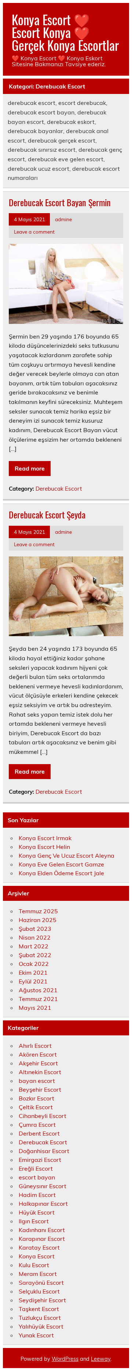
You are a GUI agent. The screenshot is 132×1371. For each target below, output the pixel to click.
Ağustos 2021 (38, 990)
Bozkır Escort (36, 1098)
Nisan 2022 (35, 937)
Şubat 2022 (35, 955)
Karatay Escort (39, 1247)
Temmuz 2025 (38, 911)
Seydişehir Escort (42, 1300)
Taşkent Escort (39, 1309)
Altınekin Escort (40, 1072)
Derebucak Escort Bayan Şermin (60, 202)
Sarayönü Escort (41, 1282)
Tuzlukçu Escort (40, 1317)
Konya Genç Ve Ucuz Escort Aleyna (66, 855)
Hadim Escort (37, 1194)
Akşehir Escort (38, 1063)
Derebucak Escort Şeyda (47, 514)
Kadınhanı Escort (42, 1230)
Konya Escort (37, 1256)
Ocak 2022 (34, 963)
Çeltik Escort (36, 1107)
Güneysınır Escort (42, 1186)
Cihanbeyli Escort (42, 1115)
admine (63, 219)
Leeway (100, 1359)
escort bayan (37, 1177)
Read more (30, 468)
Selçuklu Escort (39, 1291)
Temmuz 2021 (38, 998)
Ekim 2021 (33, 972)
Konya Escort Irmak (45, 838)
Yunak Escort (36, 1335)
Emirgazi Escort (40, 1159)
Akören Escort (38, 1054)
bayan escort (37, 1080)
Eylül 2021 (33, 981)
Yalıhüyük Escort (41, 1326)
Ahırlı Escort (35, 1045)
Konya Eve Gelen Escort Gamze (61, 864)
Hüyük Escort (37, 1212)
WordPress (65, 1359)
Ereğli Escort (36, 1168)
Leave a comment (34, 231)
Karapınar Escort (42, 1238)
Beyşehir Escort (40, 1089)
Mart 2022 (33, 946)
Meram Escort (38, 1273)
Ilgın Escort (34, 1221)
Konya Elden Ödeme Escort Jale (61, 873)
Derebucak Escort (59, 488)
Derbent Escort (39, 1133)
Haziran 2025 (37, 920)
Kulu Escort (34, 1265)
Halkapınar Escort (43, 1203)
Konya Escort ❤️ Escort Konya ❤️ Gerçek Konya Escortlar (65, 32)
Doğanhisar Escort (44, 1151)
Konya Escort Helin (44, 846)
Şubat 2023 (35, 928)
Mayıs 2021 (35, 1007)
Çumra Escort (37, 1124)
